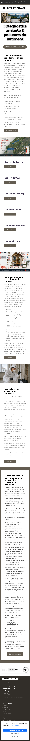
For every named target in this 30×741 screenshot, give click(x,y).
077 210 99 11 (7, 694)
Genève (10, 166)
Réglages (16, 733)
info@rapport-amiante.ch (21, 2)
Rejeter (16, 736)
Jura (10, 245)
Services (9, 357)
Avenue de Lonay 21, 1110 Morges (16, 2)
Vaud (9, 182)
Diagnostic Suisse (11, 130)
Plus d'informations (13, 725)
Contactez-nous (15, 654)
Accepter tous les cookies (16, 730)
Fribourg (9, 198)
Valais (9, 214)
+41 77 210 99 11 (18, 2)
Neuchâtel (10, 230)
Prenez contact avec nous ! (15, 47)
